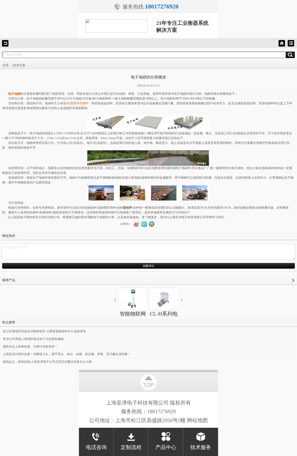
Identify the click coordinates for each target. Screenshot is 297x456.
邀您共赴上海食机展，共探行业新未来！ (30, 346)
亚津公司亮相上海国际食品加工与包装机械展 (33, 339)
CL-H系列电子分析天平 (164, 318)
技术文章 (19, 65)
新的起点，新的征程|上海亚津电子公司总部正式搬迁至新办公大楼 (47, 361)
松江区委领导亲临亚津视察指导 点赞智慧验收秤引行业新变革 (44, 331)
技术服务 (200, 447)
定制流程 (131, 447)
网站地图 (197, 420)
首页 (6, 65)
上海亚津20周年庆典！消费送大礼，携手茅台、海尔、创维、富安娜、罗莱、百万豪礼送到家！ (67, 354)
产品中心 (165, 447)
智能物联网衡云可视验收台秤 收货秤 (133, 325)
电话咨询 (96, 447)
